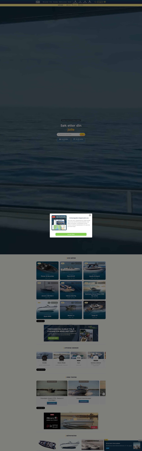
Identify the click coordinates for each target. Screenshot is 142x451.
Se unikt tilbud (71, 234)
